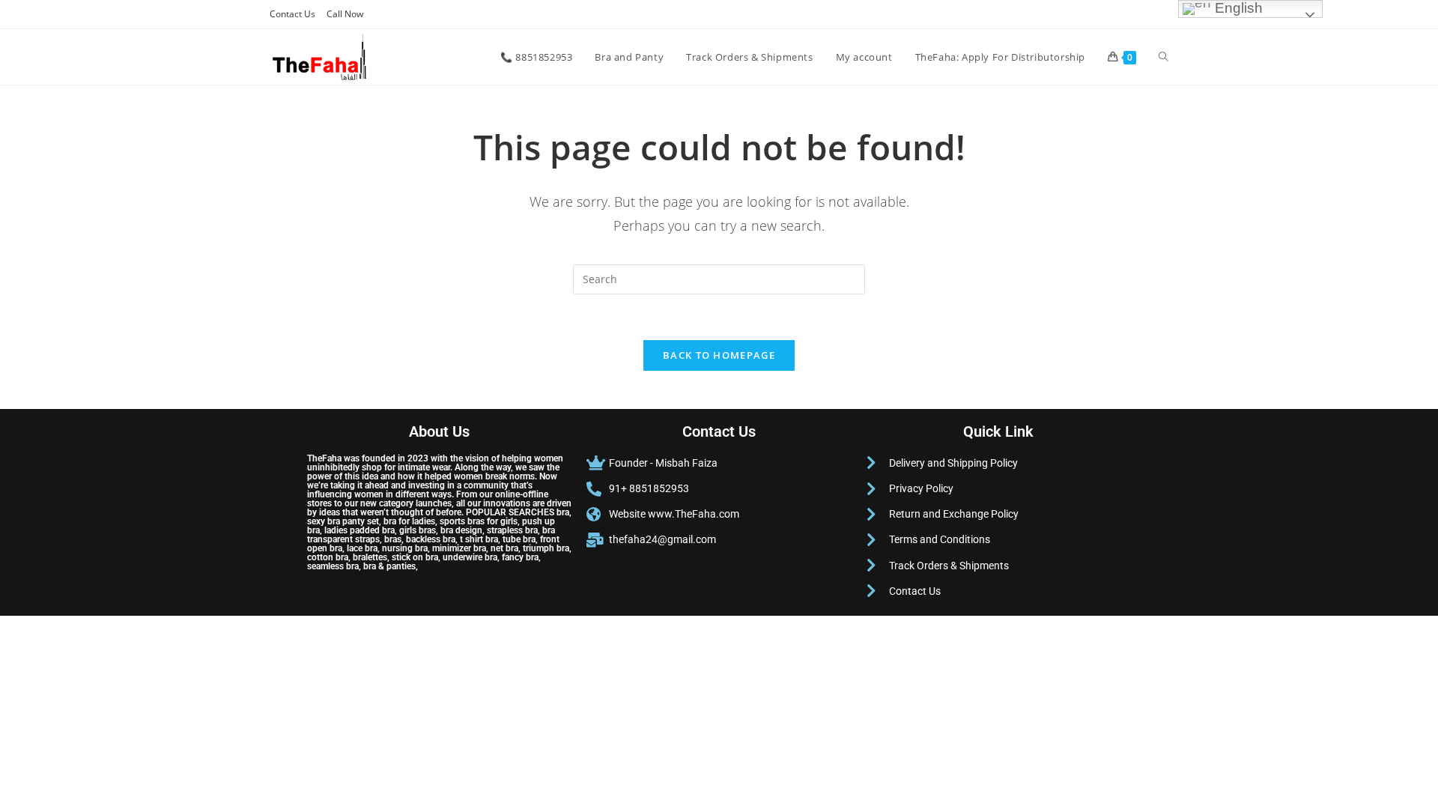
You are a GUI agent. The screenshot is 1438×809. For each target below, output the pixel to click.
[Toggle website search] (1163, 57)
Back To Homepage (719, 355)
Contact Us (292, 13)
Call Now (345, 13)
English (1237, 8)
